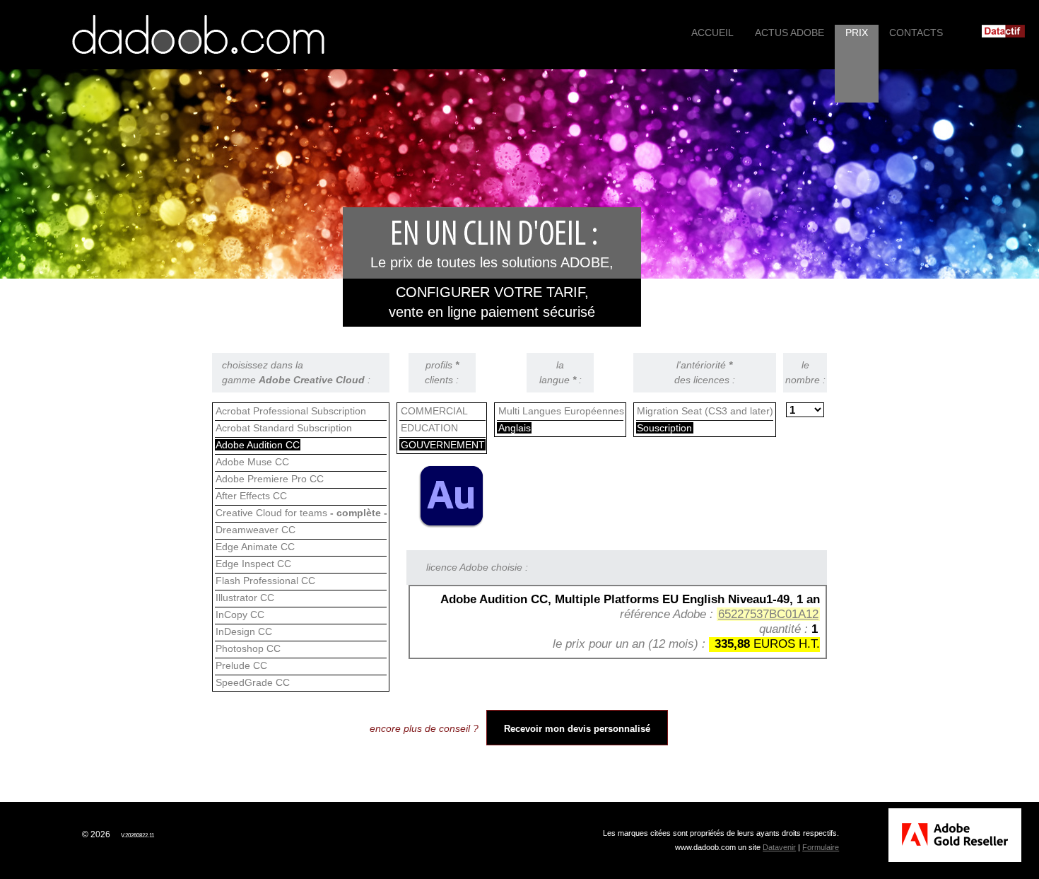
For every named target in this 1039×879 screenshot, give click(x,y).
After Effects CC (251, 495)
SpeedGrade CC (253, 682)
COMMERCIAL (434, 411)
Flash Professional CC (265, 580)
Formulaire (820, 847)
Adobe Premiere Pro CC (270, 478)
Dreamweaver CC (255, 529)
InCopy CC (240, 614)
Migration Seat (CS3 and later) (705, 411)
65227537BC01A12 (768, 614)
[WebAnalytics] (45, 834)
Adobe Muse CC (252, 461)
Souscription (664, 427)
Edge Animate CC (255, 546)
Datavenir (779, 847)
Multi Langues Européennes (561, 411)
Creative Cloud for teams (301, 512)
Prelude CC (241, 665)
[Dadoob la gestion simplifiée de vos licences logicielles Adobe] (198, 35)
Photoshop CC (248, 648)
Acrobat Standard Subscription (284, 427)
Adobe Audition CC (258, 444)
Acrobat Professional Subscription (291, 411)
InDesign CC (244, 631)
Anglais (514, 427)
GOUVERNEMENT (443, 444)
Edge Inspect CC (253, 563)
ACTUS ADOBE (789, 32)
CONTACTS (916, 32)
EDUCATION (429, 427)
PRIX (856, 32)
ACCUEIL (712, 32)
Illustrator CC (245, 597)
